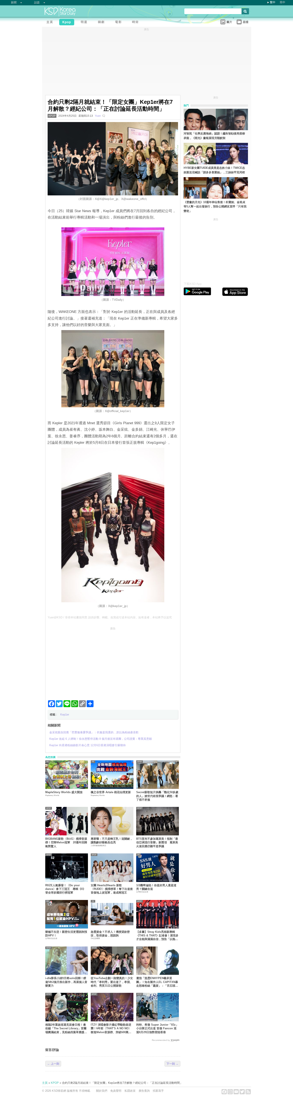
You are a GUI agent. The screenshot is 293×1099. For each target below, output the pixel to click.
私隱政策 (130, 1090)
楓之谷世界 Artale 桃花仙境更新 (111, 792)
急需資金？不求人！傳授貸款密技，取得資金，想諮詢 (110, 933)
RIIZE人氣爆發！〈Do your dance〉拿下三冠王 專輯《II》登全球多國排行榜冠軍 (65, 889)
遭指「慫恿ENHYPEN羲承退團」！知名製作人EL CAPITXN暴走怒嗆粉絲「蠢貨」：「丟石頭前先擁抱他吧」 (157, 982)
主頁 (45, 1082)
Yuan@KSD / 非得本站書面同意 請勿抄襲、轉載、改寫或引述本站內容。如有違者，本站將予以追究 (110, 617)
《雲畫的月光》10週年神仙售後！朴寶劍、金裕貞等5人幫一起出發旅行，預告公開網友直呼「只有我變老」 (215, 207)
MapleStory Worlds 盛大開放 (64, 792)
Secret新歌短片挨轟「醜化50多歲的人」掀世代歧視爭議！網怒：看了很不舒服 (157, 796)
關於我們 (101, 1090)
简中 (282, 2)
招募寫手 (158, 1090)
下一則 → (172, 1063)
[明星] (85, 22)
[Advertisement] (113, 662)
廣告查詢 (144, 1090)
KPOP (52, 115)
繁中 (272, 2)
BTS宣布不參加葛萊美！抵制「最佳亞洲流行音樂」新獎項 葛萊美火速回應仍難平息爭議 (157, 842)
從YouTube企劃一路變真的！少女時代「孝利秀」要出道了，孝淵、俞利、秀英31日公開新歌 (112, 982)
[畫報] (136, 22)
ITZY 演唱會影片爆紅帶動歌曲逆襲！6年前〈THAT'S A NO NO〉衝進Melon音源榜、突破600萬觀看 (111, 1028)
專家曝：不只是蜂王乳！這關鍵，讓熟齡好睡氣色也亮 (112, 840)
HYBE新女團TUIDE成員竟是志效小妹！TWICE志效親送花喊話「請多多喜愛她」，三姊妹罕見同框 (214, 170)
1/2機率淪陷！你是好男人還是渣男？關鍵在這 (156, 887)
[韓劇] (102, 22)
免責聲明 (115, 1090)
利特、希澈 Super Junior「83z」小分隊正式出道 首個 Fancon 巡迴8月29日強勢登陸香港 (157, 1028)
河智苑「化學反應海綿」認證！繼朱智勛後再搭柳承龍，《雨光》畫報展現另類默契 (214, 136)
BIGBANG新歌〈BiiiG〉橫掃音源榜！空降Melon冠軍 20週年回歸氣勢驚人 (66, 842)
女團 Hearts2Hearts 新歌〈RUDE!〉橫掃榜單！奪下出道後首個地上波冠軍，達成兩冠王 (112, 889)
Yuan (98, 115)
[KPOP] (67, 22)
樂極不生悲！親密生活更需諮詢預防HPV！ (66, 933)
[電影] (119, 22)
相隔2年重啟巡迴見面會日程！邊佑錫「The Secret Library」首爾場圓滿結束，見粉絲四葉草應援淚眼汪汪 (66, 1028)
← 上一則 (53, 1063)
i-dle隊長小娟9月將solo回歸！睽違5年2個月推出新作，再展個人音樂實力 (66, 982)
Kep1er (64, 714)
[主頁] (50, 22)
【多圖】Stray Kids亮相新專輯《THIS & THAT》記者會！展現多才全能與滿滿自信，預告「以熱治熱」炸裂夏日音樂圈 (157, 935)
